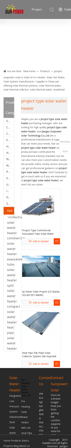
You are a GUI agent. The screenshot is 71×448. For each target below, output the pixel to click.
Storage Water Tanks (10, 178)
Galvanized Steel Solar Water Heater (10, 197)
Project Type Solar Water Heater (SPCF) (10, 172)
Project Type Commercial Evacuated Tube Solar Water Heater (38, 232)
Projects (8, 445)
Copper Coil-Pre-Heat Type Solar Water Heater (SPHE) (10, 134)
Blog (35, 30)
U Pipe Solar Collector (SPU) (10, 184)
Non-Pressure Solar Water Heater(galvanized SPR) (10, 165)
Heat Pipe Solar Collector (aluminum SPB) (10, 146)
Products (16, 440)
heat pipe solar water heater (12, 337)
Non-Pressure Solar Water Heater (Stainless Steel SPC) (10, 159)
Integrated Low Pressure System (10, 191)
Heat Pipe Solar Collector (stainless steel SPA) (10, 153)
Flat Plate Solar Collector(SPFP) (10, 140)
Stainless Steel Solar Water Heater (10, 203)
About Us (24, 445)
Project (37, 9)
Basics (25, 440)
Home (6, 440)
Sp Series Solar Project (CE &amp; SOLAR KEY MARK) (41, 293)
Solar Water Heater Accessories (10, 121)
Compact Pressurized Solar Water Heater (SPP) (10, 127)
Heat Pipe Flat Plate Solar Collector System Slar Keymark (39, 354)
